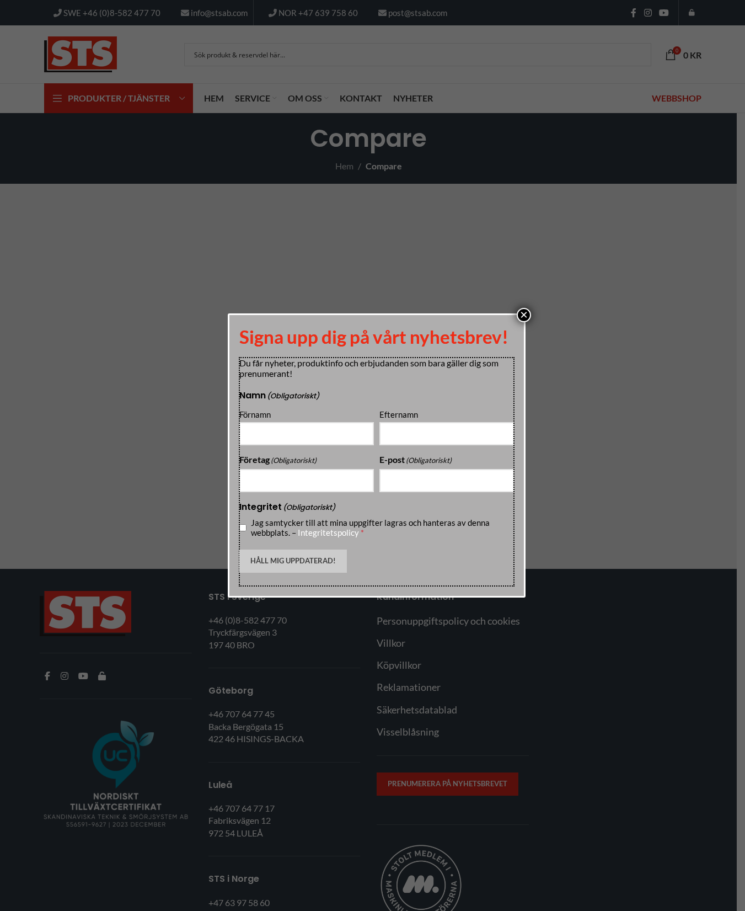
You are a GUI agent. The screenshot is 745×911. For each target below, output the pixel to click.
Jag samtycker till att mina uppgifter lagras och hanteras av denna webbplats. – (370, 527)
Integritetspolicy (328, 532)
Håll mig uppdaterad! (293, 560)
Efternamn (398, 414)
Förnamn (255, 414)
